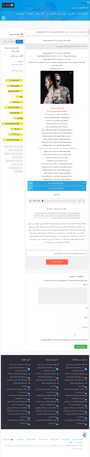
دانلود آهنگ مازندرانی (12, 140)
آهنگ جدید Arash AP (74, 227)
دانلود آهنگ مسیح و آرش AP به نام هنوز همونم (57, 40)
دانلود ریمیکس (15, 86)
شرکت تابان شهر (18, 150)
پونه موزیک (44, 230)
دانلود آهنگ (36, 230)
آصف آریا (20, 146)
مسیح (39, 239)
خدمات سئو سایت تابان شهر (15, 168)
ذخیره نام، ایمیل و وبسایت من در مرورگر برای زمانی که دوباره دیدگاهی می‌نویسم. (64, 340)
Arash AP (64, 224)
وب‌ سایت (84, 327)
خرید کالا (16, 129)
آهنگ (74, 46)
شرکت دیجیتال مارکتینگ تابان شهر (14, 160)
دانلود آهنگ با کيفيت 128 (55, 188)
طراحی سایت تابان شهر (17, 164)
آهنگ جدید (29, 14)
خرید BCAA (15, 134)
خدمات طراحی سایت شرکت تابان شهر (13, 153)
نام (86, 308)
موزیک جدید (47, 242)
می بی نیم (16, 102)
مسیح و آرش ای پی (57, 242)
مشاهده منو (6, 5)
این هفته (19, 41)
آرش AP (57, 224)
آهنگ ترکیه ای (39, 14)
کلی (5, 41)
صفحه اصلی (73, 32)
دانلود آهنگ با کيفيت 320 (55, 183)
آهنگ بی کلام (61, 14)
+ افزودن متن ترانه (57, 262)
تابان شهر (10, 150)
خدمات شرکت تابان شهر (10, 146)
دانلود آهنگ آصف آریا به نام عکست (74, 380)
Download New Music (74, 224)
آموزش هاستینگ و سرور (12, 123)
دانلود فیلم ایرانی (14, 80)
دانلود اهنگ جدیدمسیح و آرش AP (68, 236)
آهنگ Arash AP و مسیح (47, 224)
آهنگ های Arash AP (75, 230)
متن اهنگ (45, 239)
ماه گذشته (11, 41)
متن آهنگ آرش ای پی (55, 239)
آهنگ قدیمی (20, 14)
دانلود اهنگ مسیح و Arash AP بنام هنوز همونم (43, 236)
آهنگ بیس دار (51, 14)
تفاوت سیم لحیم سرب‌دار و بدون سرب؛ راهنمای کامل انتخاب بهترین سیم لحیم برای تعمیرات (75, 368)
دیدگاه (85, 285)
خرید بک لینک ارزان (17, 64)
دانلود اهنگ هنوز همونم (78, 239)
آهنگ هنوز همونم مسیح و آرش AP (58, 230)
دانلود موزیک (66, 239)
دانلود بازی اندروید (13, 107)
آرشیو (67, 32)
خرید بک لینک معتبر (17, 71)
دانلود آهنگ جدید (82, 14)
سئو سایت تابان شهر (17, 157)
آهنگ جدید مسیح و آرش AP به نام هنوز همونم (53, 227)
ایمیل (85, 317)
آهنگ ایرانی (71, 14)
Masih (84, 224)
